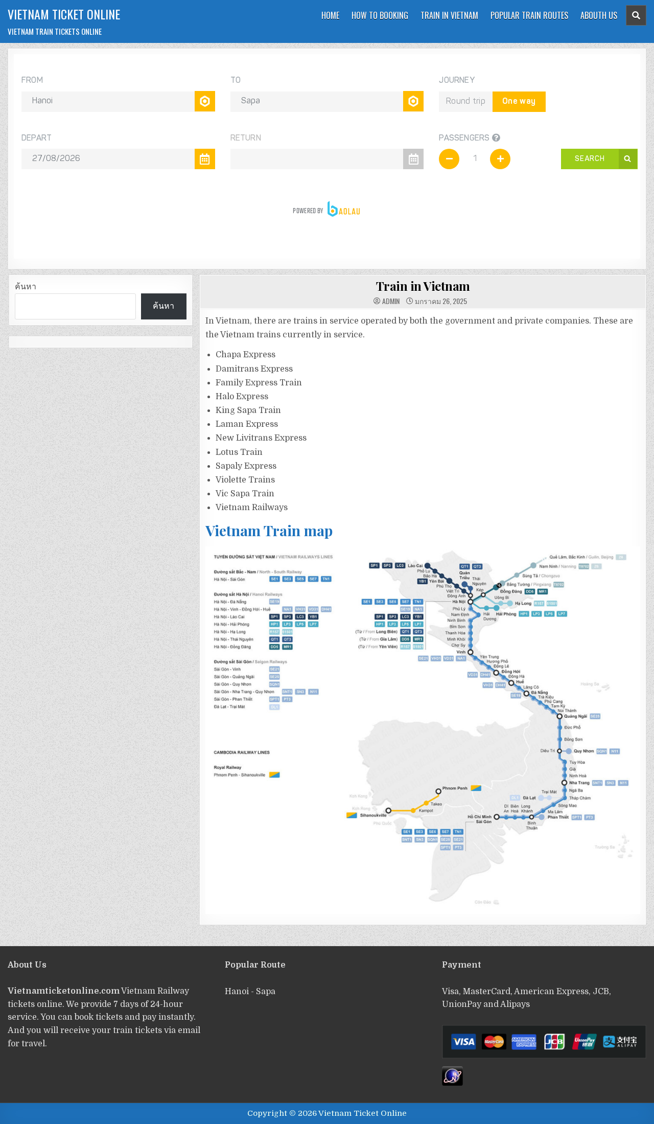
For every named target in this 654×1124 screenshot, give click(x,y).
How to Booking (380, 15)
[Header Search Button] (636, 15)
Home (330, 15)
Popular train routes (529, 15)
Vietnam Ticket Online (64, 14)
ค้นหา (25, 286)
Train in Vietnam (449, 15)
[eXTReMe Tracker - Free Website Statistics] (452, 1083)
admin (391, 301)
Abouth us (598, 15)
